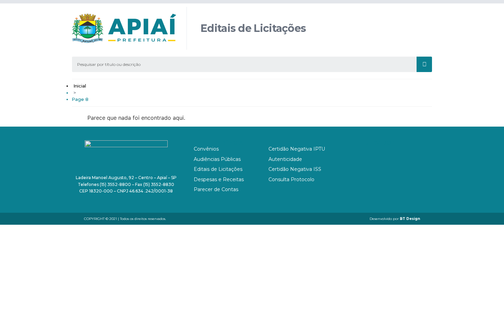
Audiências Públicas (217, 159)
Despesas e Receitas (219, 179)
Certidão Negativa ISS (294, 169)
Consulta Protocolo (291, 179)
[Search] (424, 64)
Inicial (79, 86)
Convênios (206, 149)
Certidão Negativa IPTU (296, 149)
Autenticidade (285, 159)
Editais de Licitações (218, 169)
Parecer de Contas (216, 189)
